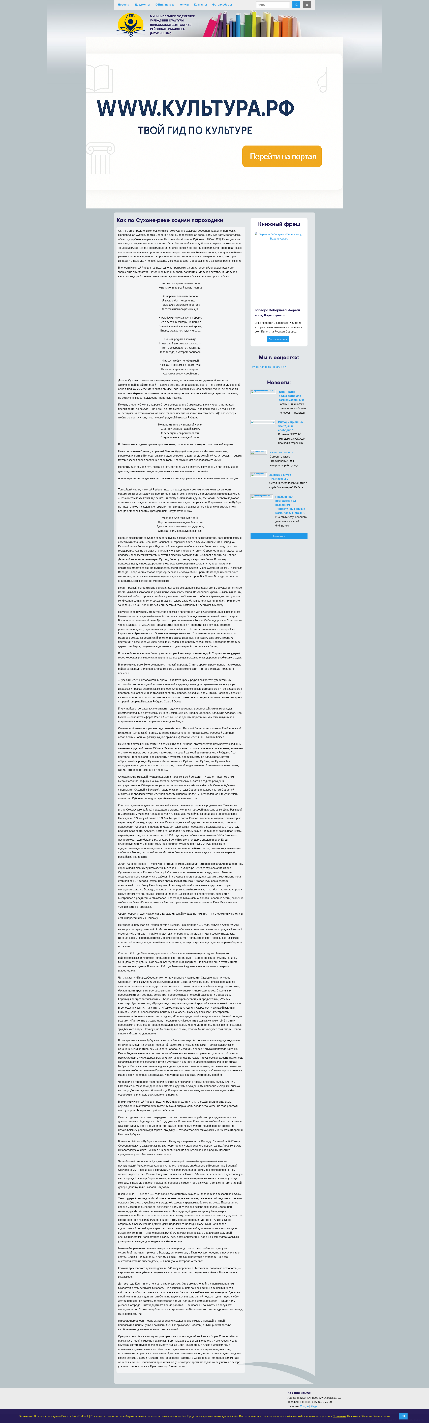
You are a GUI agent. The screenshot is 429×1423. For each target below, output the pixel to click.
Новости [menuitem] (124, 4)
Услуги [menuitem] (184, 4)
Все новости (279, 535)
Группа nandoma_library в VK (269, 367)
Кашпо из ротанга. (282, 452)
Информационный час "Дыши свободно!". (290, 426)
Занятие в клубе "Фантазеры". (280, 477)
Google (304, 1406)
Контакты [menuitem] (200, 4)
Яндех (315, 1406)
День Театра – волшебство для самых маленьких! (291, 396)
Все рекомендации (278, 339)
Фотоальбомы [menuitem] (222, 4)
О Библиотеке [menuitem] (165, 4)
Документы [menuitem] (142, 4)
